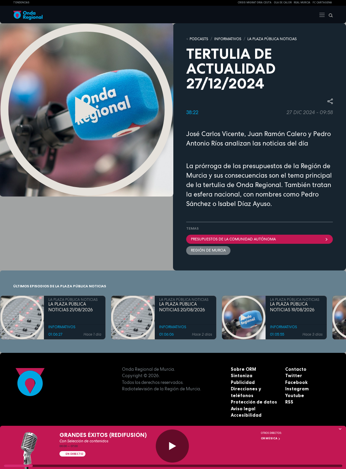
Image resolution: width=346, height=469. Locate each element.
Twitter (293, 375)
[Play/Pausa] (172, 446)
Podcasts (199, 38)
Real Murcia (302, 2)
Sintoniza (241, 375)
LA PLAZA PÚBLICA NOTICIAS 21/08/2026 (70, 307)
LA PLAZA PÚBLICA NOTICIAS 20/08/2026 (182, 307)
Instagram (297, 388)
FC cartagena (322, 2)
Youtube (294, 395)
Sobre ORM (243, 369)
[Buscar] (329, 14)
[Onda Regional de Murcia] (28, 14)
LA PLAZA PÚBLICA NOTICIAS (272, 38)
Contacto (295, 369)
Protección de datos (254, 402)
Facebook (296, 382)
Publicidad (243, 382)
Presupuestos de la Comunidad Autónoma (233, 239)
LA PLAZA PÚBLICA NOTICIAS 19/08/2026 (292, 307)
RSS (289, 402)
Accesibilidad (246, 415)
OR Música (269, 438)
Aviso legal (243, 408)
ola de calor (283, 2)
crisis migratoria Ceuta (254, 2)
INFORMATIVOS (227, 38)
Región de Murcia (208, 250)
